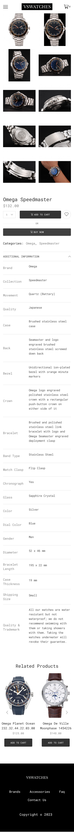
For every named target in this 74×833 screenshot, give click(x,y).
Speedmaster (49, 243)
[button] (67, 712)
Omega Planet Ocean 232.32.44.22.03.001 (18, 725)
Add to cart (42, 214)
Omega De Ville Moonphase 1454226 (56, 725)
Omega (30, 243)
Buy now (39, 232)
